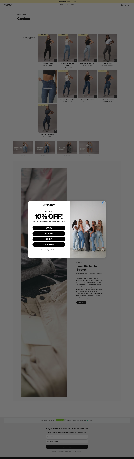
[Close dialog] (103, 203)
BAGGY (49, 228)
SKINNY (49, 239)
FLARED (49, 234)
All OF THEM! (48, 244)
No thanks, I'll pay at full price (49, 250)
